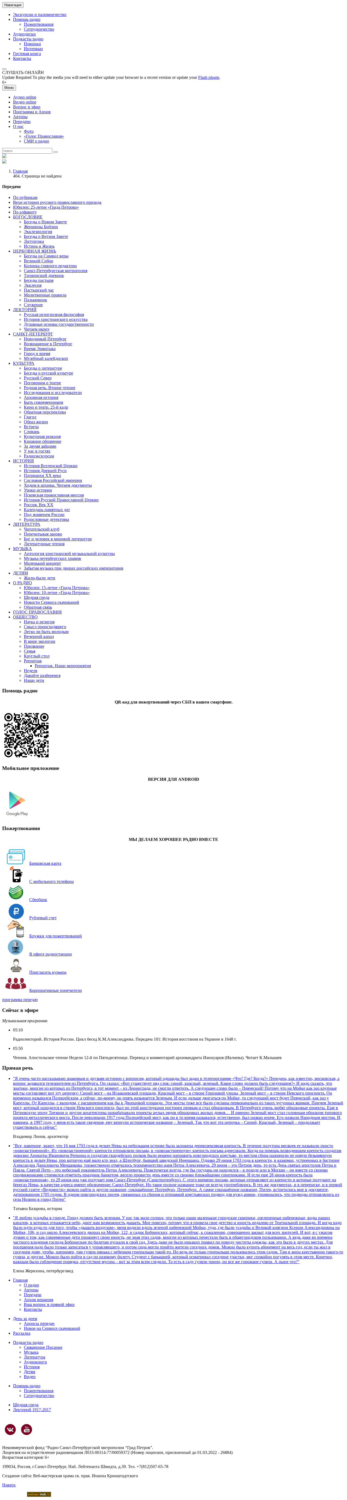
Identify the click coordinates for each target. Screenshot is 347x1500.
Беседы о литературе (43, 368)
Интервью (33, 48)
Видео (30, 1376)
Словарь (31, 431)
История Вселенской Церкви (51, 465)
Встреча (31, 426)
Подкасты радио (28, 39)
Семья (29, 651)
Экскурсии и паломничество (39, 14)
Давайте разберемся (42, 675)
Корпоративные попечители (55, 990)
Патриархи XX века (42, 475)
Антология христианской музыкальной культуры (69, 553)
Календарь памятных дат (47, 509)
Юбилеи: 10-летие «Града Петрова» (57, 592)
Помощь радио (26, 19)
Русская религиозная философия (54, 314)
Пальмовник (35, 300)
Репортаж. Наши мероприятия (63, 665)
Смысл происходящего (45, 626)
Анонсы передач (39, 1323)
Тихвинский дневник (44, 275)
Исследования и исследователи (53, 392)
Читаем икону (37, 329)
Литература (34, 1357)
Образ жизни (36, 422)
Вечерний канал (39, 636)
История (32, 1366)
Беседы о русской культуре (48, 373)
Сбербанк (38, 899)
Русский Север (38, 378)
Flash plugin (208, 77)
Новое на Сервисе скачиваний (52, 1328)
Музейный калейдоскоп (46, 358)
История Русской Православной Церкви (61, 500)
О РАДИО (22, 582)
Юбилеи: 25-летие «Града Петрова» (46, 207)
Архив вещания (38, 1299)
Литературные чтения (44, 543)
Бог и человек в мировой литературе (58, 539)
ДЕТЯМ (20, 573)
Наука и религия (39, 622)
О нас (18, 126)
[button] (4, 69)
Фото (29, 131)
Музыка (31, 1352)
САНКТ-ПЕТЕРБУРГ (33, 334)
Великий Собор (38, 261)
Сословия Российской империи (53, 480)
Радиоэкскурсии (39, 456)
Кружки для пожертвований (55, 936)
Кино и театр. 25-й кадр (46, 407)
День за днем (25, 1318)
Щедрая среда (36, 597)
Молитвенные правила (45, 295)
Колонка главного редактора (50, 265)
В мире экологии (39, 641)
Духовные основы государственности (59, 324)
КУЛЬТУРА (23, 363)
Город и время (37, 353)
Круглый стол (37, 656)
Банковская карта (45, 863)
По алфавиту (25, 212)
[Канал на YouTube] (26, 1429)
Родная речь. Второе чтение (49, 387)
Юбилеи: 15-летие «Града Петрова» (57, 587)
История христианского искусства (56, 319)
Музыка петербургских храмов (52, 558)
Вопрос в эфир (26, 107)
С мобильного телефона (51, 881)
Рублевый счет (43, 917)
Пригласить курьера (47, 972)
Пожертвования (38, 24)
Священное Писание (43, 1347)
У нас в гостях (37, 451)
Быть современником (43, 402)
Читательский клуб (41, 529)
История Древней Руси (45, 470)
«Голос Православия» (44, 136)
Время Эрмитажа (40, 348)
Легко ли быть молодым (46, 631)
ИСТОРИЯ (23, 461)
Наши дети (34, 680)
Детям (29, 1371)
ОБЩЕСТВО (25, 617)
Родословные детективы (46, 519)
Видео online (24, 102)
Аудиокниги (35, 1362)
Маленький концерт (42, 563)
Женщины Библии (41, 226)
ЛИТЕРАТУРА (26, 524)
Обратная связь (38, 607)
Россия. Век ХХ (38, 504)
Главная (20, 171)
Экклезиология (38, 231)
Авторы (20, 116)
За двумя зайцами (40, 446)
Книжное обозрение (42, 441)
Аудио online (24, 97)
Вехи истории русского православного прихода (57, 202)
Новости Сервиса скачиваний (51, 602)
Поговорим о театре (42, 382)
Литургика (34, 241)
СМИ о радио (36, 141)
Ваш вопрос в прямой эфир (49, 1304)
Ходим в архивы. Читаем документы (58, 485)
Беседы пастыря (38, 280)
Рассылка (21, 1333)
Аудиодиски (24, 34)
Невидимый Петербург (45, 339)
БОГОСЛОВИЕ (28, 217)
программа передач (20, 999)
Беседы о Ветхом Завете (46, 236)
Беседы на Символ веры (46, 256)
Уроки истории (38, 490)
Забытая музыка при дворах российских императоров (73, 568)
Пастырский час (39, 290)
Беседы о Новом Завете (45, 222)
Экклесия (32, 285)
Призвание (34, 646)
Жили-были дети (39, 578)
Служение (33, 304)
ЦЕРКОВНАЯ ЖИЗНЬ (34, 251)
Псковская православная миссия (54, 495)
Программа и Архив (32, 111)
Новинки (32, 43)
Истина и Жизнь (39, 246)
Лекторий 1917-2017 (32, 1409)
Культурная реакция (42, 436)
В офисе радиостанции (50, 954)
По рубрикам (25, 197)
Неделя (30, 670)
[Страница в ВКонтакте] (10, 1429)
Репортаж (33, 661)
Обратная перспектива (45, 412)
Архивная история (41, 397)
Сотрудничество (39, 29)
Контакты (22, 58)
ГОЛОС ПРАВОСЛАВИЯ (37, 612)
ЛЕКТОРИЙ (25, 309)
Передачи (22, 121)
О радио (31, 1285)
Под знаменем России (44, 514)
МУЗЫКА (22, 548)
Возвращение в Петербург (48, 343)
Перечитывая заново (43, 534)
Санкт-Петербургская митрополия (55, 270)
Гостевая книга (27, 53)
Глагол (30, 417)
